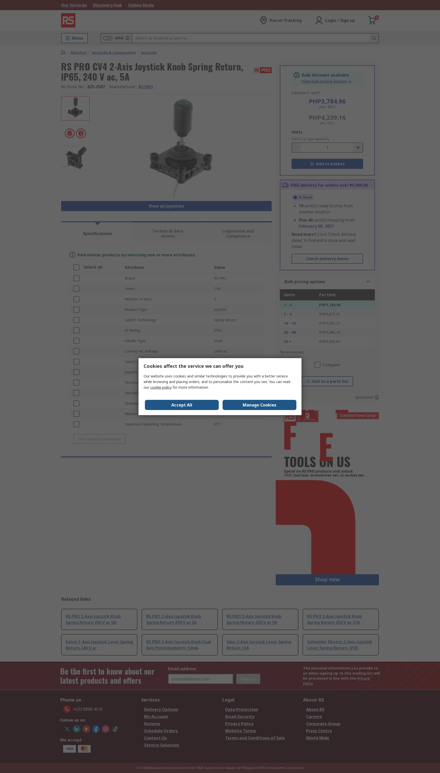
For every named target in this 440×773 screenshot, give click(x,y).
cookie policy (161, 387)
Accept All (181, 405)
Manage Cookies (259, 405)
